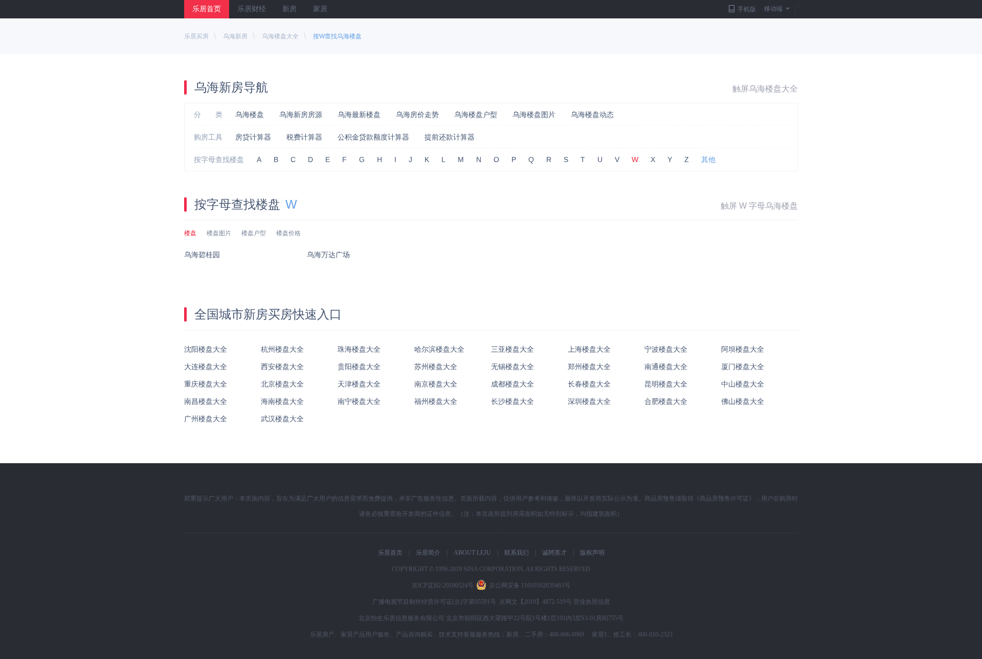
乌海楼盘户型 (475, 114)
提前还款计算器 (450, 137)
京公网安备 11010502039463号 (529, 585)
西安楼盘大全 (282, 366)
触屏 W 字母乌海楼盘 (759, 205)
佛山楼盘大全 (742, 401)
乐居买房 (196, 36)
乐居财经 (251, 9)
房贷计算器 (253, 137)
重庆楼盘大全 (205, 384)
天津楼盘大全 (359, 384)
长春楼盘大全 (589, 384)
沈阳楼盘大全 (205, 349)
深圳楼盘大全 (589, 401)
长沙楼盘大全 (512, 401)
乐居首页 (206, 9)
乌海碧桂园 (202, 255)
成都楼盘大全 (512, 384)
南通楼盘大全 (665, 366)
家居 (320, 9)
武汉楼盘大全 (282, 419)
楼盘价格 (288, 233)
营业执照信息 (591, 601)
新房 (289, 9)
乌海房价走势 (417, 114)
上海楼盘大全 (589, 349)
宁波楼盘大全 (665, 349)
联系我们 (516, 552)
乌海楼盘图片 (533, 114)
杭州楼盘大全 (282, 349)
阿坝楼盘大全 (742, 349)
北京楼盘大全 (282, 384)
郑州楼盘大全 (589, 366)
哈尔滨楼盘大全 (439, 349)
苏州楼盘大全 (435, 366)
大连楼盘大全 (205, 366)
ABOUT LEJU (472, 552)
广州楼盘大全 (205, 419)
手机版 (747, 9)
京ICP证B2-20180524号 (443, 585)
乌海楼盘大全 (280, 36)
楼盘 (190, 233)
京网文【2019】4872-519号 (535, 601)
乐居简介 (428, 552)
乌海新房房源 (300, 114)
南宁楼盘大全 (359, 401)
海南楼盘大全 (282, 401)
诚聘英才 (554, 552)
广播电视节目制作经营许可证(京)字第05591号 (434, 601)
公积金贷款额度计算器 (373, 137)
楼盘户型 (253, 233)
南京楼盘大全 (435, 384)
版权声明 (592, 552)
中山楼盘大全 (742, 384)
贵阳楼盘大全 (359, 366)
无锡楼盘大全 (512, 366)
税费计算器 (304, 137)
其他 (708, 159)
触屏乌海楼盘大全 (765, 88)
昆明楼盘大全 (665, 384)
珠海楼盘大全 (359, 349)
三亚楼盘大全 (512, 349)
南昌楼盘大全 (205, 401)
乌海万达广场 (328, 255)
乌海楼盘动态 (592, 114)
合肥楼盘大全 (665, 401)
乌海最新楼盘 (359, 114)
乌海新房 (235, 36)
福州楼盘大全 (435, 401)
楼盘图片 (219, 233)
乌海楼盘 (249, 114)
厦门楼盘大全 (742, 366)
